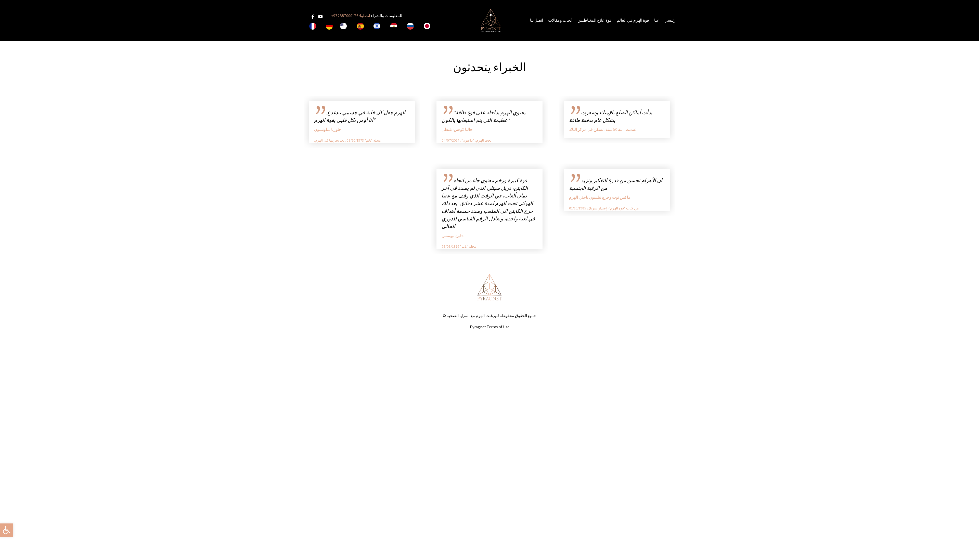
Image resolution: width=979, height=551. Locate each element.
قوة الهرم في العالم (633, 20)
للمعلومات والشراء (366, 15)
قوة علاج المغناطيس (594, 20)
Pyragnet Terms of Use (489, 327)
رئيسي (670, 20)
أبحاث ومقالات (560, 20)
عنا (656, 20)
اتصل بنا (536, 20)
